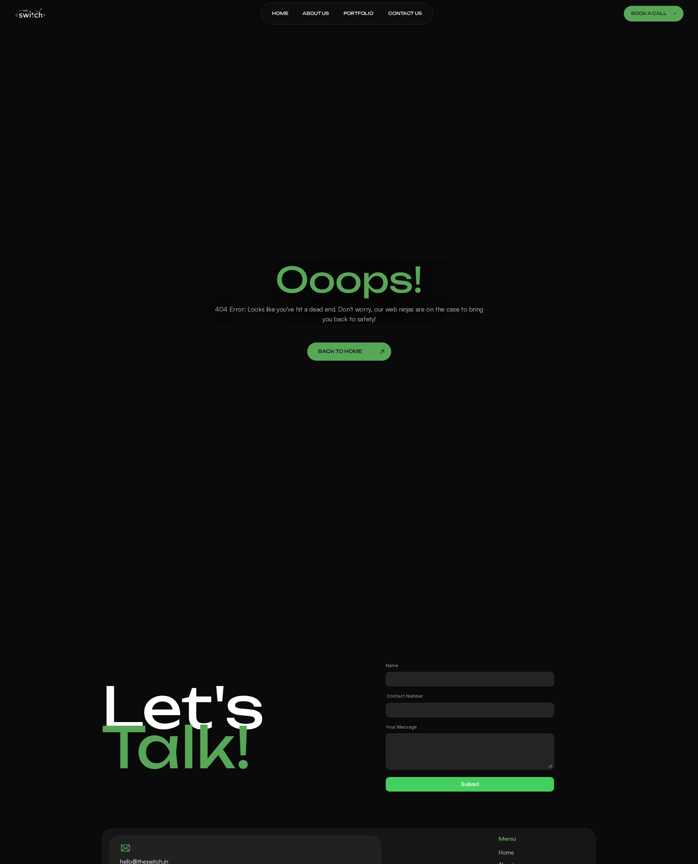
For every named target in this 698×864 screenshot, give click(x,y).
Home (506, 852)
